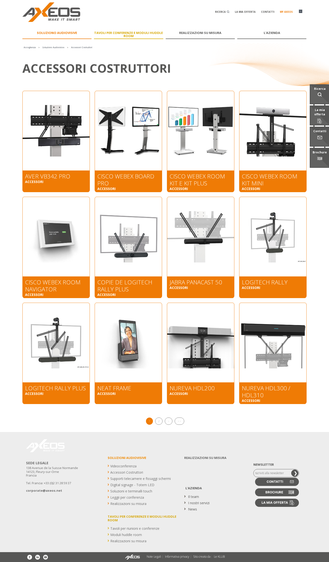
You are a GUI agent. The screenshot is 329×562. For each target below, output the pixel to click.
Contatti (267, 11)
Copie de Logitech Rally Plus (124, 285)
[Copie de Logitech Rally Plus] (128, 236)
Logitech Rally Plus (55, 388)
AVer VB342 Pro (47, 176)
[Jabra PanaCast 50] (200, 236)
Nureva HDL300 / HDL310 (266, 391)
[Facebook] (29, 557)
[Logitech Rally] (272, 236)
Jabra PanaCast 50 (196, 282)
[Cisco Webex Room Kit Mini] (272, 130)
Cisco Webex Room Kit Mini (269, 179)
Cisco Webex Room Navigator (52, 285)
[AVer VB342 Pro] (56, 130)
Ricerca (220, 11)
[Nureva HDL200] (200, 342)
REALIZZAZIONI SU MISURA (205, 458)
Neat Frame (114, 388)
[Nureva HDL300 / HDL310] (272, 342)
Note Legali (154, 556)
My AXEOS (286, 11)
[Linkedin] (37, 557)
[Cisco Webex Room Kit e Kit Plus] (200, 130)
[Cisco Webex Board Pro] (128, 130)
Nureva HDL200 (192, 388)
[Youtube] (45, 557)
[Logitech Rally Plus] (56, 342)
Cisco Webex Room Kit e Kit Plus (197, 179)
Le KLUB (219, 556)
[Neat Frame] (128, 342)
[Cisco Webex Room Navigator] (56, 236)
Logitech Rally (265, 282)
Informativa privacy (177, 556)
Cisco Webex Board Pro (125, 179)
